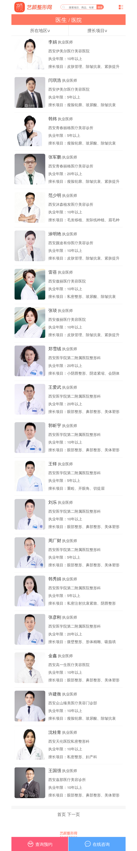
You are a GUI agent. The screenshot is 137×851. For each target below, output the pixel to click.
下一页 (73, 814)
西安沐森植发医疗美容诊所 (70, 204)
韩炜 (52, 118)
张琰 (52, 310)
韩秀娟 (54, 579)
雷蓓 (52, 272)
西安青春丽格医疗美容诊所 (70, 127)
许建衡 (54, 694)
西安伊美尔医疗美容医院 (69, 50)
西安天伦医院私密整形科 (69, 741)
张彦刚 (54, 617)
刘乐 (52, 502)
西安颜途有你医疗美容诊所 (70, 242)
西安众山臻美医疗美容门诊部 (72, 702)
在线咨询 (101, 844)
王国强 (54, 770)
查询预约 (43, 844)
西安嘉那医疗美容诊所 (67, 779)
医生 (61, 19)
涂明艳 (54, 234)
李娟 (52, 42)
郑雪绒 (54, 348)
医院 (76, 19)
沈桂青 (54, 732)
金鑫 (52, 655)
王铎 (52, 464)
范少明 (54, 195)
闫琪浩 (54, 80)
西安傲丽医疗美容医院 (67, 281)
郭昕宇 (54, 425)
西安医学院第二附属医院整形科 (74, 357)
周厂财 (54, 540)
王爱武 (54, 387)
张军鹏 (54, 157)
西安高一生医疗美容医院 (69, 664)
